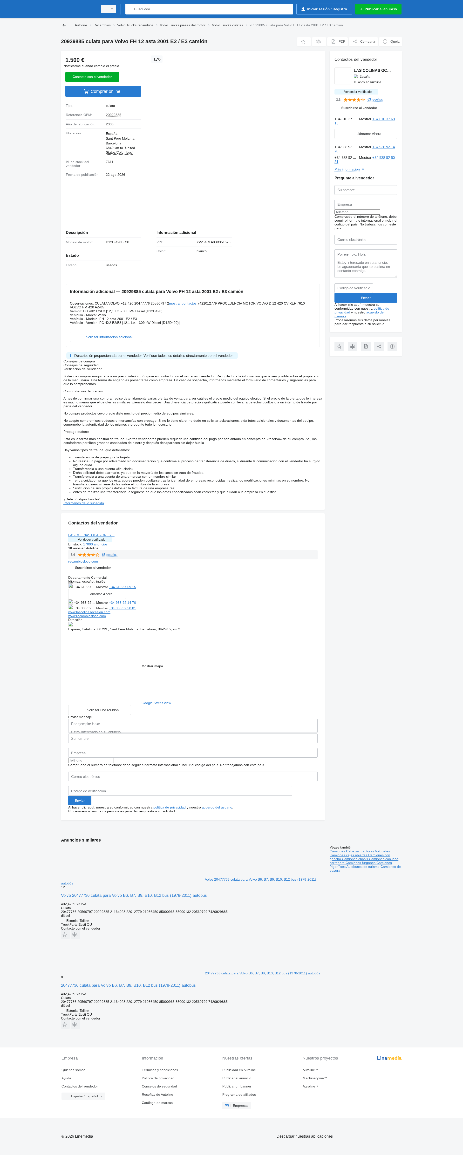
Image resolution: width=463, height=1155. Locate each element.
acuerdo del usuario (217, 807)
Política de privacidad (158, 1078)
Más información (347, 169)
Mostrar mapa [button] (152, 666)
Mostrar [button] (102, 587)
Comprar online (105, 91)
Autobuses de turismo (363, 867)
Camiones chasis (355, 859)
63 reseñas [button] (109, 555)
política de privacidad (169, 807)
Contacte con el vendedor (92, 77)
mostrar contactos (183, 303)
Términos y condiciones (160, 1070)
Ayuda (66, 1078)
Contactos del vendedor (79, 1086)
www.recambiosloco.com (87, 616)
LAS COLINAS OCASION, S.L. (91, 535)
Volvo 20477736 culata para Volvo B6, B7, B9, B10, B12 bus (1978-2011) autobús (134, 895)
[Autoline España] (78, 9)
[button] (304, 41)
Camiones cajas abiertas (349, 855)
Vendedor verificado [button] (91, 539)
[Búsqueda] (130, 9)
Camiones (338, 851)
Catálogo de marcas (157, 1103)
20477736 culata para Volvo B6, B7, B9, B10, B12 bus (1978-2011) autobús (128, 985)
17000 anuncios (95, 544)
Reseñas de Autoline (157, 1094)
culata (110, 106)
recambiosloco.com (83, 561)
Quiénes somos (73, 1070)
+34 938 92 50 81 (122, 608)
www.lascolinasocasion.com (89, 612)
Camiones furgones (361, 863)
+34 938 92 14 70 (122, 603)
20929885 (113, 115)
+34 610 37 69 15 (122, 587)
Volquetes (382, 851)
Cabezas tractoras (360, 851)
